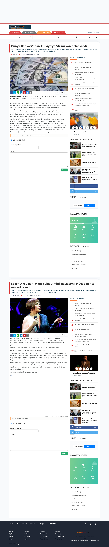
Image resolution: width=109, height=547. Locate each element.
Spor (66, 37)
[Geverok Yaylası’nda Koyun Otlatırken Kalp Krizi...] (75, 154)
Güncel (13, 37)
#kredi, (17, 135)
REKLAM (32, 524)
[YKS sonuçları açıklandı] (75, 162)
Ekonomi (28, 37)
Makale (57, 531)
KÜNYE (24, 524)
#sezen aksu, (18, 418)
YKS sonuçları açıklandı (89, 162)
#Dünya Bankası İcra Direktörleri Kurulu (37, 135)
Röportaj (58, 534)
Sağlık (36, 37)
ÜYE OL (90, 32)
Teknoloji (74, 37)
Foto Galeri (58, 539)
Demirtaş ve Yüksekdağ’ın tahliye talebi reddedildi (89, 170)
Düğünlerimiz (59, 536)
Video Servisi (44, 539)
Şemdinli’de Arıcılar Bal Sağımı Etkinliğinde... (89, 145)
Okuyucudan (44, 534)
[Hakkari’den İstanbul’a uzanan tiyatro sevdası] (84, 364)
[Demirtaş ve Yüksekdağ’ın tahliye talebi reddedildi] (75, 171)
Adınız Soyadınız (15, 145)
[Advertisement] (54, 11)
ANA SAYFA (15, 32)
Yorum (12, 151)
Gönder (64, 170)
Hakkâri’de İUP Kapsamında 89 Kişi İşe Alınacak (89, 179)
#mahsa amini (25, 418)
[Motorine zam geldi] (84, 122)
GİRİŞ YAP (96, 32)
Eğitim (20, 37)
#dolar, (14, 135)
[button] (77, 220)
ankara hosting (14, 544)
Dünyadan (59, 37)
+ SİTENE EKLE (52, 524)
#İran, (13, 418)
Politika (50, 37)
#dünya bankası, (24, 135)
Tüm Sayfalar (85, 246)
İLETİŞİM (41, 524)
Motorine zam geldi (79, 132)
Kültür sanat (77, 375)
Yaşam (43, 37)
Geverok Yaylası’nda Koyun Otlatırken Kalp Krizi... (89, 154)
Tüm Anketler (82, 197)
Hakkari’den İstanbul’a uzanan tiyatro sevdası (84, 373)
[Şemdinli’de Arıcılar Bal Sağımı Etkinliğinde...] (75, 145)
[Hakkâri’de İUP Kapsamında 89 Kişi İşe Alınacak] (75, 179)
